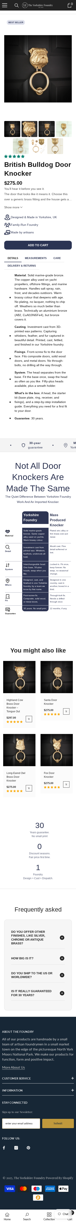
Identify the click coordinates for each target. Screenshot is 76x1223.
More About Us (13, 1067)
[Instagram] (16, 1147)
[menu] (4, 5)
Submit (58, 1123)
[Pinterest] (28, 1147)
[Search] (16, 5)
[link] (27, 1216)
